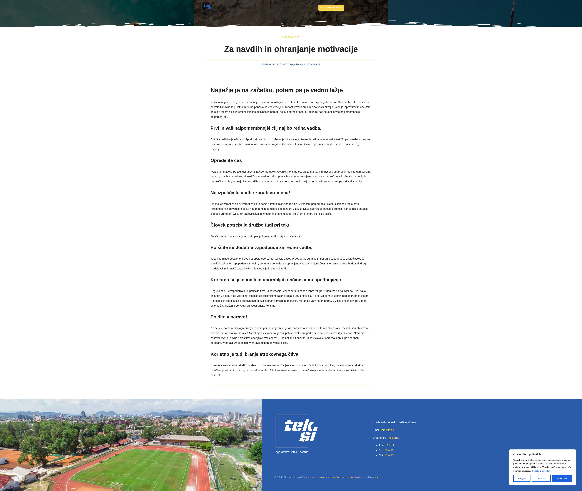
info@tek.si (388, 430)
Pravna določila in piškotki (325, 477)
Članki (303, 64)
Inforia (376, 477)
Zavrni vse (541, 478)
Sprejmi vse (561, 478)
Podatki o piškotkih (541, 471)
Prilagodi (522, 478)
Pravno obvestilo (350, 477)
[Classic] (206, 3)
